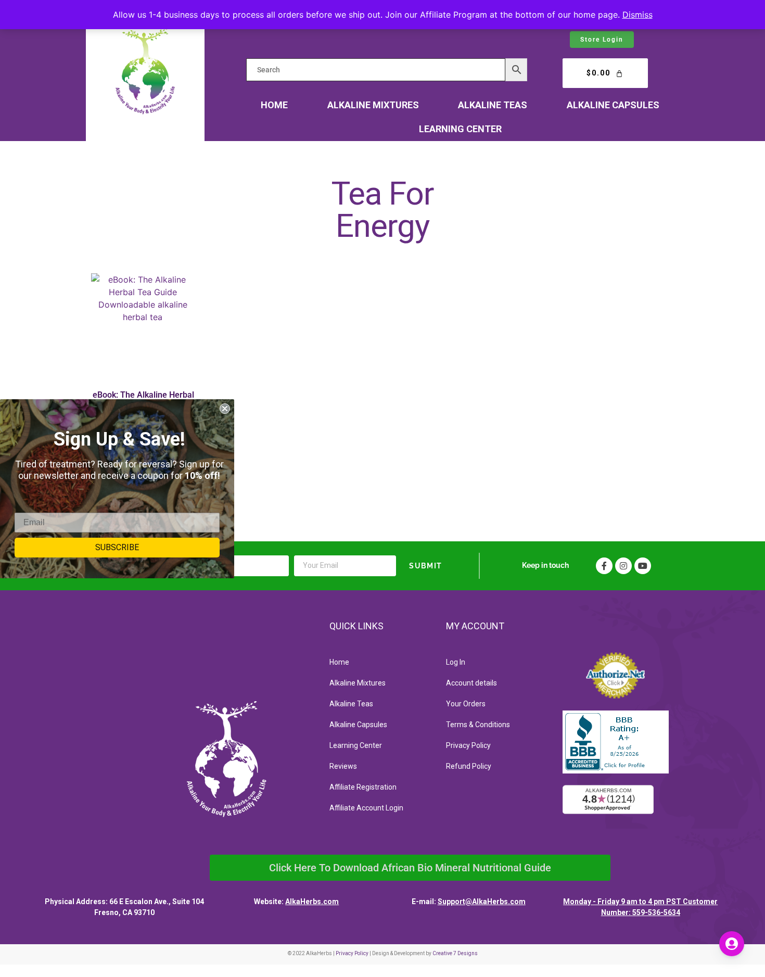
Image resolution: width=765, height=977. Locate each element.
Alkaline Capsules (613, 104)
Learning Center (460, 128)
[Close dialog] (225, 408)
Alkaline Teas (492, 104)
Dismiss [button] (637, 14)
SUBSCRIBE (117, 547)
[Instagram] (623, 565)
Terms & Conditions (478, 724)
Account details (471, 683)
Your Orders (466, 704)
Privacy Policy (468, 745)
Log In (455, 662)
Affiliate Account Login (366, 808)
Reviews (343, 766)
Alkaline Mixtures (373, 104)
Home (274, 104)
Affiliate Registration (363, 787)
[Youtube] (642, 565)
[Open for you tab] (731, 943)
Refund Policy (468, 766)
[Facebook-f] (604, 565)
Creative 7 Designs (455, 953)
